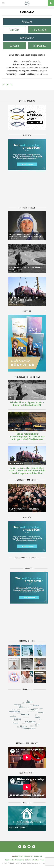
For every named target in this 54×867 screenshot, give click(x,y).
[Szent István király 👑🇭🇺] (27, 650)
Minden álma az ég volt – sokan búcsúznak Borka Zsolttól (26, 268)
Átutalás (27, 21)
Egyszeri (14, 45)
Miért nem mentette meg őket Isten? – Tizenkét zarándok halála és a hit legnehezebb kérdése (24, 300)
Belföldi (14, 29)
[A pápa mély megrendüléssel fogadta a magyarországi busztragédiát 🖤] (14, 663)
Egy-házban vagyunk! (17, 828)
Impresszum (28, 856)
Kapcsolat (38, 856)
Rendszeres (39, 45)
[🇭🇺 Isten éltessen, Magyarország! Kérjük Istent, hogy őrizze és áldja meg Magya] (14, 650)
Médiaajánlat (17, 856)
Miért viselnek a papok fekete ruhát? (24, 509)
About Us (35, 860)
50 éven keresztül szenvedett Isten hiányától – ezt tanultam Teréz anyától (25, 235)
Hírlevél (28, 860)
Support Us (44, 860)
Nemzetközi (40, 29)
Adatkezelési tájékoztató (14, 860)
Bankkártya (27, 37)
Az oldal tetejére (42, 863)
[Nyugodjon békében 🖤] (27, 663)
